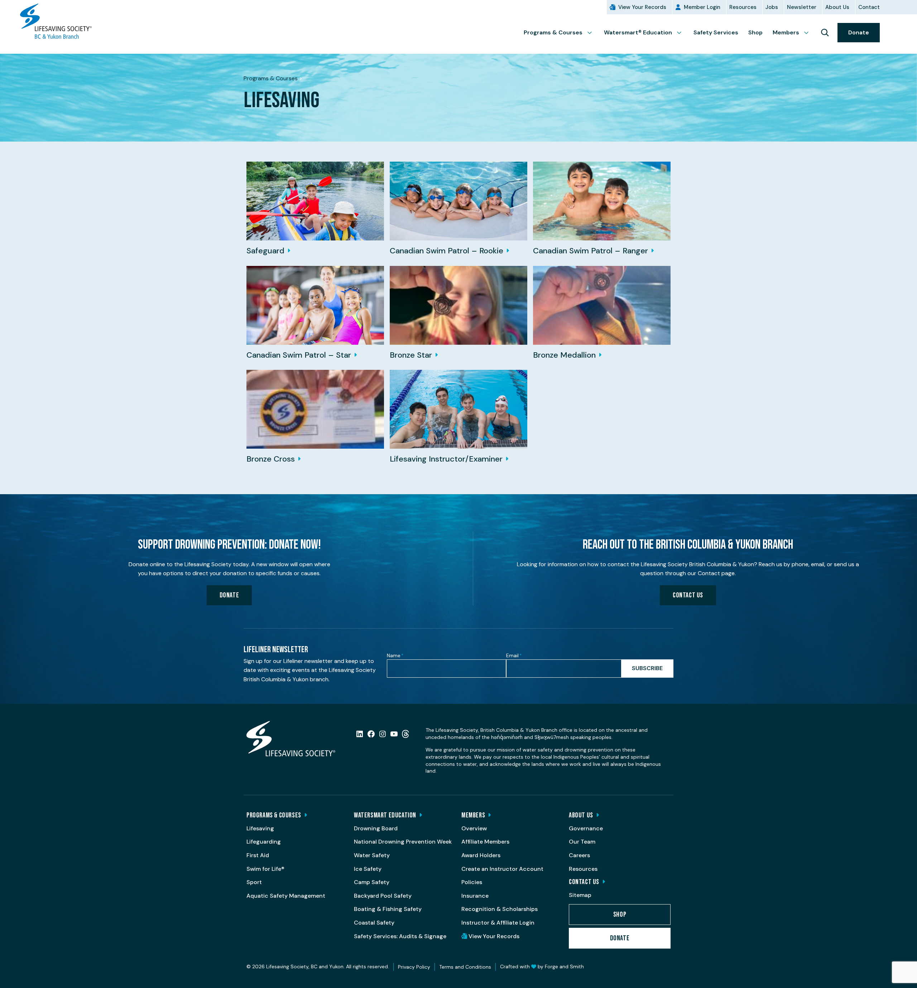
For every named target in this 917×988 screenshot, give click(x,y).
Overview (474, 828)
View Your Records (642, 7)
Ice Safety (367, 869)
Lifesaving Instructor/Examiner (446, 459)
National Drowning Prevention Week (403, 841)
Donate (858, 32)
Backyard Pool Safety (383, 895)
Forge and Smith (564, 966)
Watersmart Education (385, 815)
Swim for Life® (265, 869)
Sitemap (580, 895)
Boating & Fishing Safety (388, 909)
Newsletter (801, 7)
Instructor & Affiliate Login (497, 922)
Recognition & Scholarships (499, 909)
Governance (586, 828)
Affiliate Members (485, 841)
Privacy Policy (414, 967)
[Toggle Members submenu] (809, 32)
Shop (755, 32)
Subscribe (647, 668)
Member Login (702, 7)
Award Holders (480, 855)
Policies (471, 882)
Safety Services (715, 32)
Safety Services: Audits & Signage (400, 936)
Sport (254, 882)
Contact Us (688, 595)
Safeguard (265, 250)
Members (786, 32)
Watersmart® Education (638, 32)
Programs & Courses (553, 32)
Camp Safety (371, 882)
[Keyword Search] (824, 32)
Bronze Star (411, 355)
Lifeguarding (263, 841)
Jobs (771, 7)
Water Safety (372, 855)
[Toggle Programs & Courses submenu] (592, 32)
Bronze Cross (270, 459)
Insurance (475, 895)
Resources (743, 7)
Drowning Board (376, 828)
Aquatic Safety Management (285, 895)
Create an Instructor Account (502, 869)
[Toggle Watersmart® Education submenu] (682, 32)
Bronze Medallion (564, 355)
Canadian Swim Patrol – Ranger (590, 250)
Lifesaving (260, 828)
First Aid (257, 855)
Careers (579, 855)
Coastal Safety (374, 922)
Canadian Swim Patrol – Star (298, 355)
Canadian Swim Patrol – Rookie (446, 250)
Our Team (582, 841)
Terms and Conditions (465, 967)
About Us (837, 7)
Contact (869, 7)
